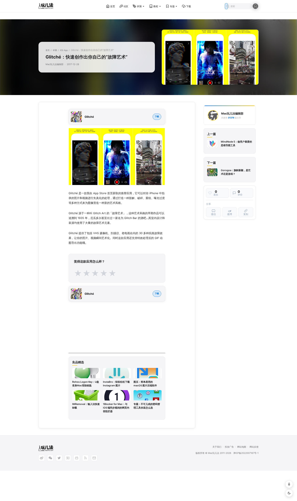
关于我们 (216, 446)
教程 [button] (155, 6)
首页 (112, 6)
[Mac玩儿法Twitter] (59, 458)
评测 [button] (139, 6)
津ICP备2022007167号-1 (245, 453)
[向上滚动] (289, 484)
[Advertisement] (117, 329)
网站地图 (241, 446)
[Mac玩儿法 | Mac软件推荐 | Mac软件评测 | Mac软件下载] (46, 6)
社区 (126, 6)
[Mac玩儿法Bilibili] (77, 458)
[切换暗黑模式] (289, 493)
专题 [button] (172, 6)
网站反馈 (254, 446)
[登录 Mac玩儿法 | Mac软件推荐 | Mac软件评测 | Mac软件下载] (255, 5)
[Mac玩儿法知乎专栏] (68, 458)
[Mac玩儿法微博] (41, 458)
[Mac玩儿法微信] (50, 458)
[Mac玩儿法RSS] (85, 458)
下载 (188, 6)
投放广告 (229, 446)
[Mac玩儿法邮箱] (94, 458)
